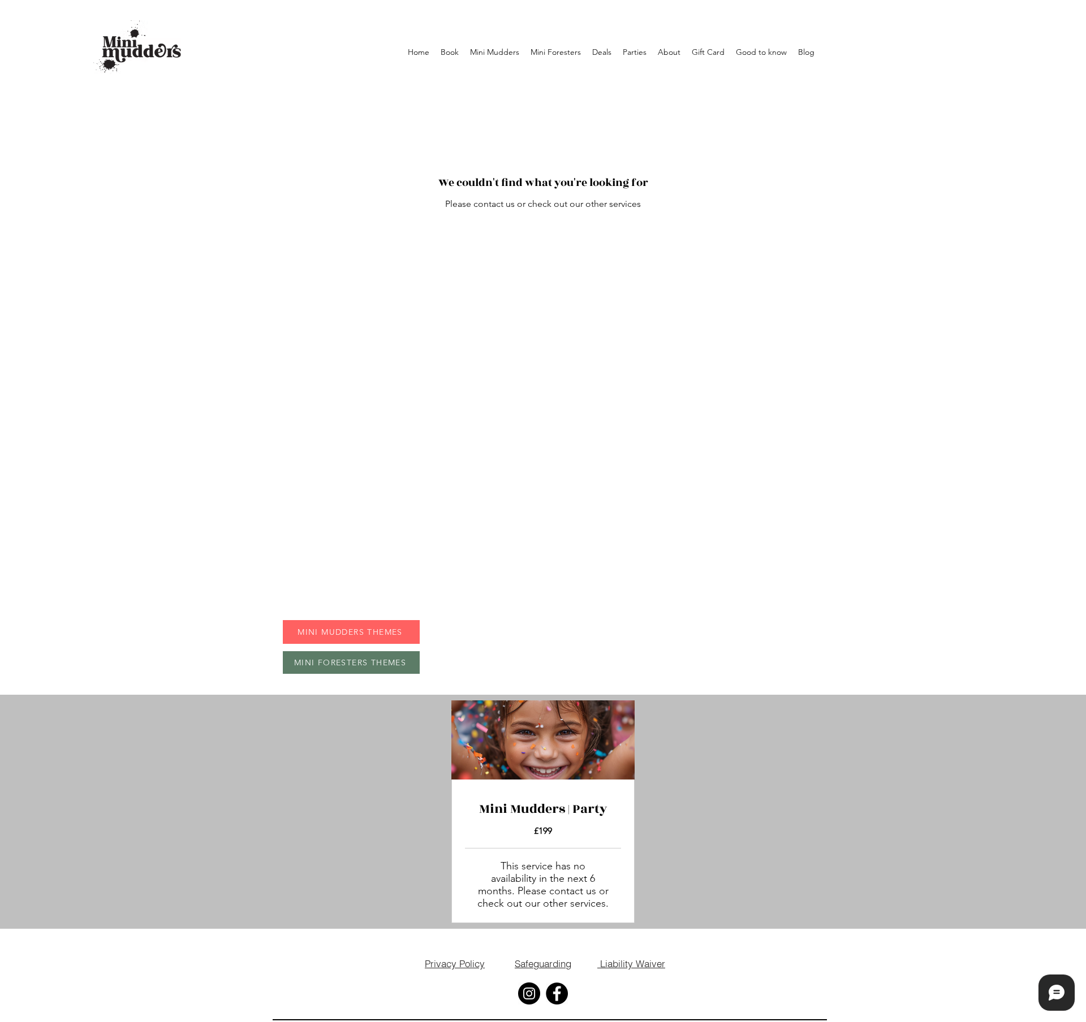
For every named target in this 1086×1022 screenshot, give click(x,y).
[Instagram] (529, 993)
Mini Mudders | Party (543, 809)
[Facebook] (557, 993)
